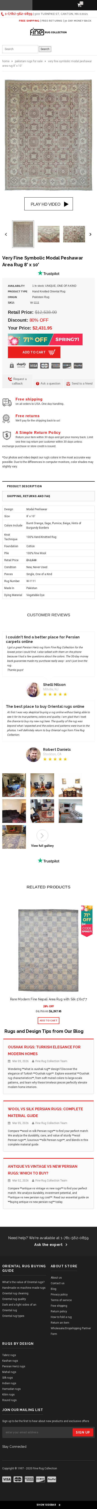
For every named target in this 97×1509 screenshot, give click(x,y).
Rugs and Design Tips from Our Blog (44, 1031)
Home (5, 61)
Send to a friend (81, 383)
